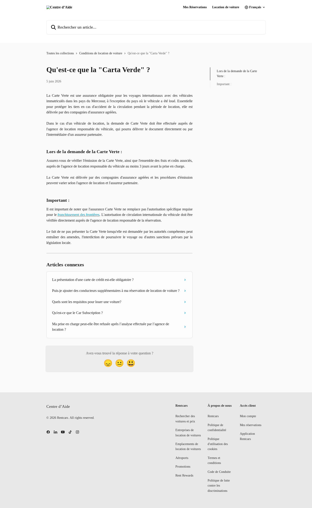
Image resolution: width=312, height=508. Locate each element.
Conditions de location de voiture (100, 53)
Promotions (182, 466)
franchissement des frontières (78, 215)
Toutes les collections (60, 53)
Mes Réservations (195, 7)
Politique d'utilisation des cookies (218, 444)
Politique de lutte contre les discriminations (219, 485)
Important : (224, 84)
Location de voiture (225, 7)
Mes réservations (250, 425)
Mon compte (248, 416)
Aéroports (181, 458)
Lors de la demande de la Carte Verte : (237, 73)
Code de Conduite (219, 472)
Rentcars (213, 416)
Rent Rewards (184, 475)
